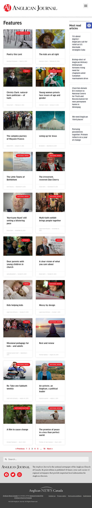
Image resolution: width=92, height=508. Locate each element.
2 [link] (29, 449)
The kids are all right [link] (49, 54)
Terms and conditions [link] (74, 496)
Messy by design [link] (47, 305)
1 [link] (26, 449)
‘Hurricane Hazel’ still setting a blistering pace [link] (17, 221)
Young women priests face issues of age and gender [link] (49, 95)
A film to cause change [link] (17, 429)
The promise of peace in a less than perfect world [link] (49, 432)
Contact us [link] (52, 496)
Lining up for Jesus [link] (48, 136)
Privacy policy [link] (61, 496)
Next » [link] (50, 449)
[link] (89, 25)
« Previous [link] (20, 449)
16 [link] (44, 449)
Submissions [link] (87, 496)
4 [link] (35, 449)
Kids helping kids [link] (15, 305)
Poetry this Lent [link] (14, 54)
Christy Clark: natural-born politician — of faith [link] (17, 95)
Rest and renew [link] (46, 343)
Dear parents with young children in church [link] (15, 264)
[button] (85, 5)
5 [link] (37, 449)
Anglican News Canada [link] (10, 496)
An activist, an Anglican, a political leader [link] (48, 389)
